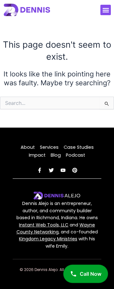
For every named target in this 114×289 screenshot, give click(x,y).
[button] (105, 10)
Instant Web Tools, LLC (43, 225)
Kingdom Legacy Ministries (48, 239)
